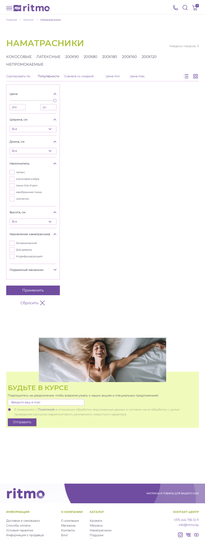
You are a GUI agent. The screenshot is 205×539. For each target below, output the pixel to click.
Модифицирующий (29, 256)
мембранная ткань (29, 192)
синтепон (22, 198)
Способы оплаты (18, 525)
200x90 (72, 57)
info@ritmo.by (189, 525)
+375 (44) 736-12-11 (186, 520)
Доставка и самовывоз (23, 521)
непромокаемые (24, 64)
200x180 (109, 57)
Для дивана (24, 249)
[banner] (31, 7)
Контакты (68, 530)
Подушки (97, 535)
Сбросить (29, 303)
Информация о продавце (25, 535)
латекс (20, 172)
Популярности (48, 76)
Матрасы (96, 525)
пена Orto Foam (26, 185)
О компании (70, 521)
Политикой (46, 409)
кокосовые (19, 57)
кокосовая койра (27, 178)
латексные (48, 57)
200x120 (149, 57)
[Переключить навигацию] (9, 7)
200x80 (90, 57)
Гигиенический (26, 243)
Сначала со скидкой (79, 76)
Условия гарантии (19, 530)
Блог (64, 535)
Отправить (22, 422)
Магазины (68, 525)
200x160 (129, 57)
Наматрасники (101, 530)
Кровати (96, 521)
